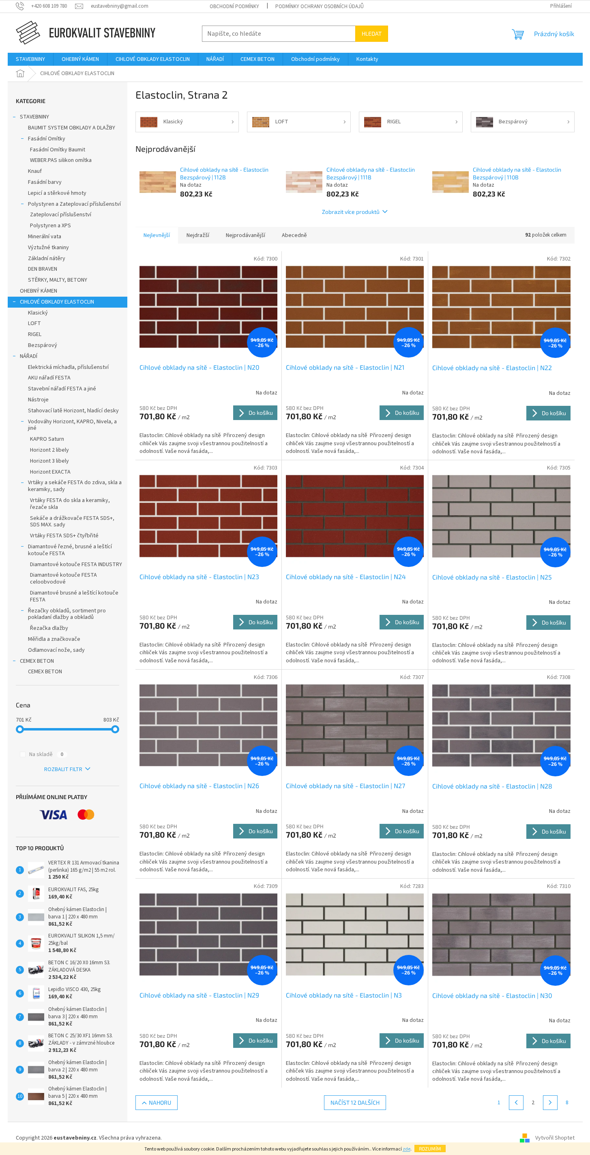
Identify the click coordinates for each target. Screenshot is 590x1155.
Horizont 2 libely (49, 450)
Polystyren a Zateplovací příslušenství (74, 204)
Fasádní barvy (45, 182)
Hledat (372, 33)
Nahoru (160, 1102)
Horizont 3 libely (49, 461)
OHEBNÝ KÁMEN (38, 291)
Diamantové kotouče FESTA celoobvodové (63, 578)
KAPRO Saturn (47, 439)
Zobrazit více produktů (351, 211)
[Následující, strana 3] (550, 1102)
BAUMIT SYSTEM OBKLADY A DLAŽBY (71, 128)
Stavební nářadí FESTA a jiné (62, 389)
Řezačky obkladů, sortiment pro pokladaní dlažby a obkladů (67, 614)
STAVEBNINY (34, 117)
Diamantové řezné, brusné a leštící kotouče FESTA (70, 550)
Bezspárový (42, 345)
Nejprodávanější (245, 235)
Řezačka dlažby (49, 628)
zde (406, 1149)
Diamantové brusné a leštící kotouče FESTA (74, 596)
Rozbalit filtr (63, 769)
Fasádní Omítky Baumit (57, 150)
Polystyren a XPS (50, 226)
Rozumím (430, 1148)
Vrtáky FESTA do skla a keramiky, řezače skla (70, 503)
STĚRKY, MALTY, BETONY (57, 280)
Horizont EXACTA (50, 472)
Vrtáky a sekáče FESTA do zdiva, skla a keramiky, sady (75, 485)
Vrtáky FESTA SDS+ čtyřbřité (64, 536)
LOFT (34, 323)
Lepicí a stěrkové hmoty (57, 193)
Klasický (38, 313)
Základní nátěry (46, 258)
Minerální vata (44, 237)
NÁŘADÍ (28, 356)
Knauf (35, 171)
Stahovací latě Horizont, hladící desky (73, 411)
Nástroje (38, 400)
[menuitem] (30, 59)
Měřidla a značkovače (54, 639)
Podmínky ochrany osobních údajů (319, 6)
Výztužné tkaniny (48, 247)
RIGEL (34, 334)
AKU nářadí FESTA (49, 378)
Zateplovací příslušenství (60, 215)
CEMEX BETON (37, 661)
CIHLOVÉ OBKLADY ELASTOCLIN (57, 302)
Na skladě (46, 754)
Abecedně (294, 235)
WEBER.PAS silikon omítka (61, 160)
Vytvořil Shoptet (555, 1138)
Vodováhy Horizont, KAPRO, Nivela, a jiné (72, 425)
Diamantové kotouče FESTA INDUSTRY (76, 564)
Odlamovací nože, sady (56, 650)
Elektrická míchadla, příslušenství (68, 367)
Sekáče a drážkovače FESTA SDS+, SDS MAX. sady (72, 521)
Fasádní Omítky (46, 139)
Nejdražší (198, 235)
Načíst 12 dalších (355, 1102)
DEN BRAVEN (42, 269)
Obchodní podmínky (234, 6)
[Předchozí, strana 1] (516, 1102)
